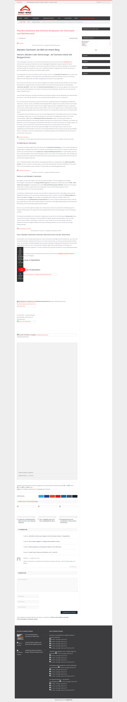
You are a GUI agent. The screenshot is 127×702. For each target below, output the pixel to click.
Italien (83, 44)
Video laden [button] (22, 269)
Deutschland (85, 41)
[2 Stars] (70, 485)
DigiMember (69, 699)
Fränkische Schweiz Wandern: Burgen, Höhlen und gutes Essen (34, 651)
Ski (59, 18)
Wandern (36, 18)
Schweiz (84, 45)
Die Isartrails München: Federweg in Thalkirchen (32, 635)
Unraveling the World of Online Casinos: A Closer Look (42, 2)
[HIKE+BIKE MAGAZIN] (63, 10)
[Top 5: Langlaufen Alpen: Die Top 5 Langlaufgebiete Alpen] (47, 511)
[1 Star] (66, 485)
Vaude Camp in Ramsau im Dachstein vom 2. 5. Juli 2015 (43, 552)
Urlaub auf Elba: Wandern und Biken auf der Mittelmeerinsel (33, 643)
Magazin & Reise (48, 18)
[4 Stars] (24, 487)
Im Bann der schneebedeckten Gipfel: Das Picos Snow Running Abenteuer (26, 521)
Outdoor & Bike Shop (87, 18)
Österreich (85, 42)
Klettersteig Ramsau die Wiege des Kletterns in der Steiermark (45, 547)
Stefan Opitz (22, 38)
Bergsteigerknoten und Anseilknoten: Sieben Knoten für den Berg (68, 521)
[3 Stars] (19, 487)
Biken (26, 18)
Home (20, 18)
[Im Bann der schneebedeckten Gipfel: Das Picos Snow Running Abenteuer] (26, 511)
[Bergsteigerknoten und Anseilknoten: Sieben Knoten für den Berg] (68, 511)
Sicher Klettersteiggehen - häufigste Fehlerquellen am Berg (44, 541)
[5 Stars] (30, 487)
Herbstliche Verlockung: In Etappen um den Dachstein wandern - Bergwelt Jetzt (49, 536)
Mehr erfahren (20, 264)
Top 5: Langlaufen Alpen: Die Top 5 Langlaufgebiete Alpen (47, 520)
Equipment (68, 18)
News (76, 18)
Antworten (73, 566)
